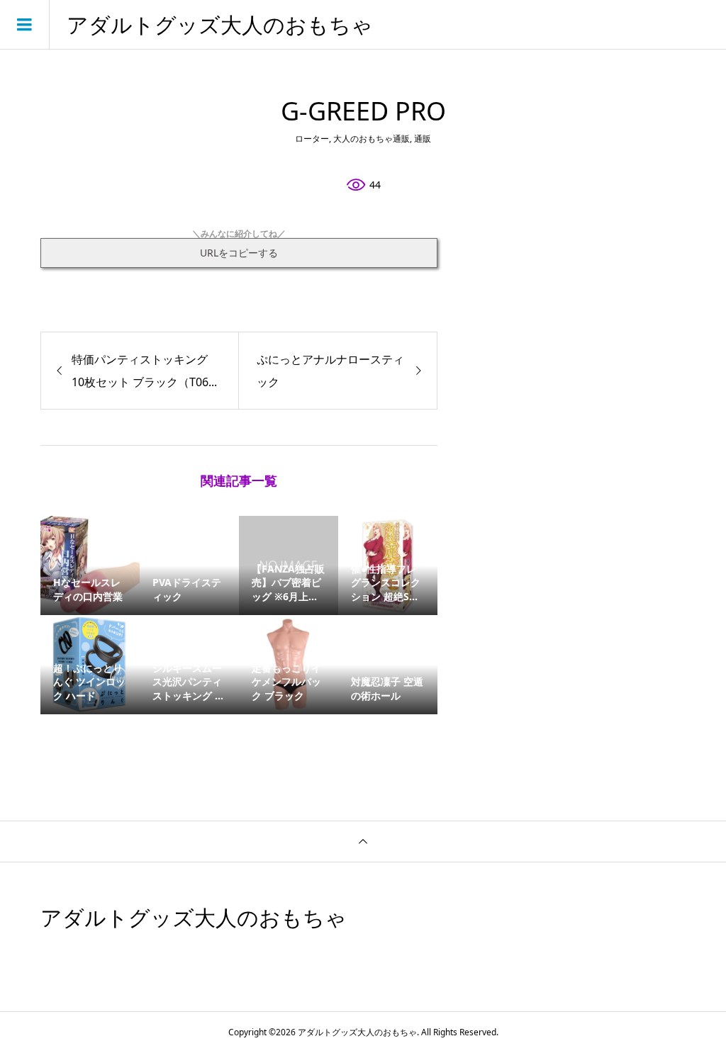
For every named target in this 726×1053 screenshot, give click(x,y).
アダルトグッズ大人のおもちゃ (220, 25)
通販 (422, 139)
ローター (312, 139)
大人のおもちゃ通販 (371, 139)
